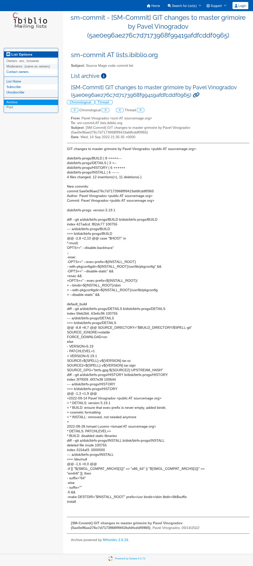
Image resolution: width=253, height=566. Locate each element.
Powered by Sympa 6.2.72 (130, 558)
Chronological (81, 102)
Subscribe (13, 87)
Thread (104, 102)
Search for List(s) (184, 5)
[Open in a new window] (103, 76)
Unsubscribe (15, 92)
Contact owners (17, 72)
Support (216, 5)
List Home (13, 81)
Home (155, 5)
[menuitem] (153, 5)
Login (241, 5)
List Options (21, 54)
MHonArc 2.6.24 (115, 540)
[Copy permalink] (196, 95)
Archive (11, 102)
